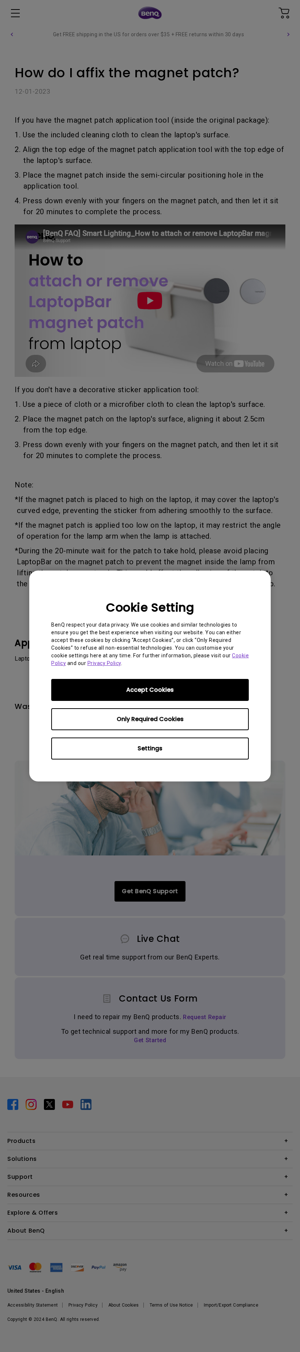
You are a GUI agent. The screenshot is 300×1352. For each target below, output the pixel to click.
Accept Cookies (150, 690)
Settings (150, 748)
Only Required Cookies (150, 719)
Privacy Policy (104, 663)
